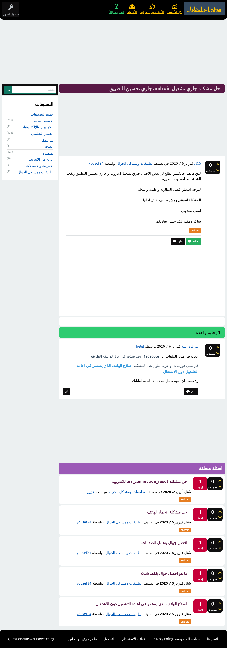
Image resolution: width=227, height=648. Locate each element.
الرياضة (47, 140)
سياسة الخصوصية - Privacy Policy (176, 639)
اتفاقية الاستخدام (134, 639)
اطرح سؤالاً (116, 12)
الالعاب (48, 153)
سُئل (197, 163)
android (195, 230)
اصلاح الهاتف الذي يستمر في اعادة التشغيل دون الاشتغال (141, 603)
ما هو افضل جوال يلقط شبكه (163, 573)
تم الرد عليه (189, 346)
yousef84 (84, 522)
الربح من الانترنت (41, 159)
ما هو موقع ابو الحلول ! (81, 639)
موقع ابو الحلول (204, 9)
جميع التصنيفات (42, 114)
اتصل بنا (212, 639)
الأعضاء (132, 12)
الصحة (48, 146)
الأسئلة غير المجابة (152, 12)
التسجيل (109, 639)
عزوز (91, 492)
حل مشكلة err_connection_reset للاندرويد (149, 481)
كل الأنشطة (174, 12)
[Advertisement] (113, 53)
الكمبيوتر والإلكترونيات (37, 127)
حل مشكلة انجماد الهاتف (167, 512)
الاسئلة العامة (43, 121)
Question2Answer (21, 639)
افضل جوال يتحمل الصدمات (164, 542)
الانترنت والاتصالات (39, 166)
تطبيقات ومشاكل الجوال (135, 163)
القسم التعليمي (42, 133)
